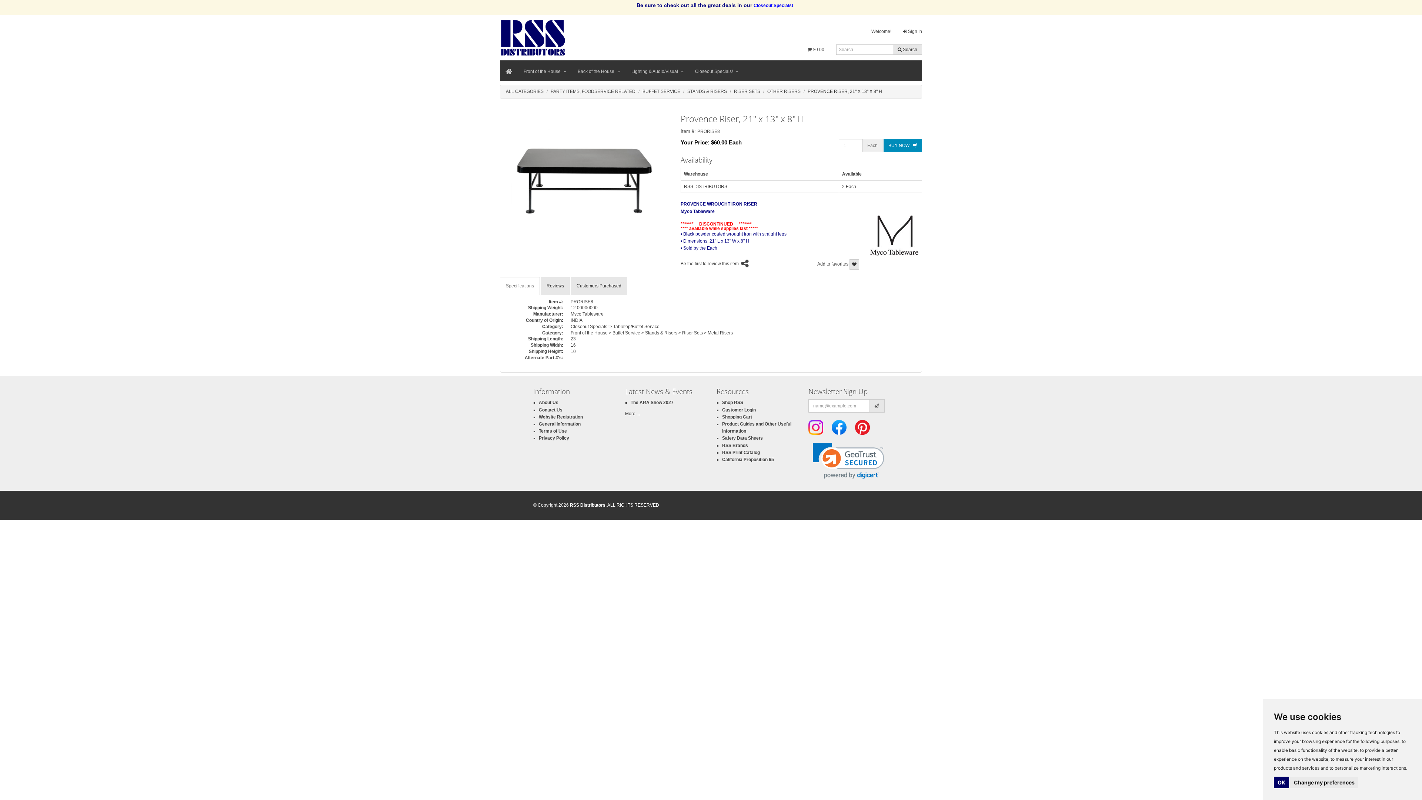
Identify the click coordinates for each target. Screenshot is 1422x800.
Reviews (555, 286)
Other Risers (784, 91)
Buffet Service (661, 91)
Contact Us (551, 410)
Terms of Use (553, 431)
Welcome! (881, 31)
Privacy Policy (554, 438)
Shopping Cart (737, 417)
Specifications (520, 286)
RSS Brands (735, 445)
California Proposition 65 (748, 459)
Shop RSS (732, 402)
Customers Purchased (599, 286)
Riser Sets (747, 91)
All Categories (525, 91)
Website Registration (561, 417)
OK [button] (1281, 782)
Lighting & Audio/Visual (654, 71)
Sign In (914, 31)
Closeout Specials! (714, 71)
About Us (548, 402)
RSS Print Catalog (741, 452)
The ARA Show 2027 (652, 402)
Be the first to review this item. (710, 263)
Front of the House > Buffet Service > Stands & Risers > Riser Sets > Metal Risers (652, 333)
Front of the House (542, 71)
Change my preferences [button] (1324, 782)
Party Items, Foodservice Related (593, 91)
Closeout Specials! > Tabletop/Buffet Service (615, 326)
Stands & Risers (707, 91)
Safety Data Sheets (742, 438)
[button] (848, 461)
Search (909, 49)
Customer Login (739, 410)
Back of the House (596, 71)
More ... (632, 413)
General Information (560, 424)
